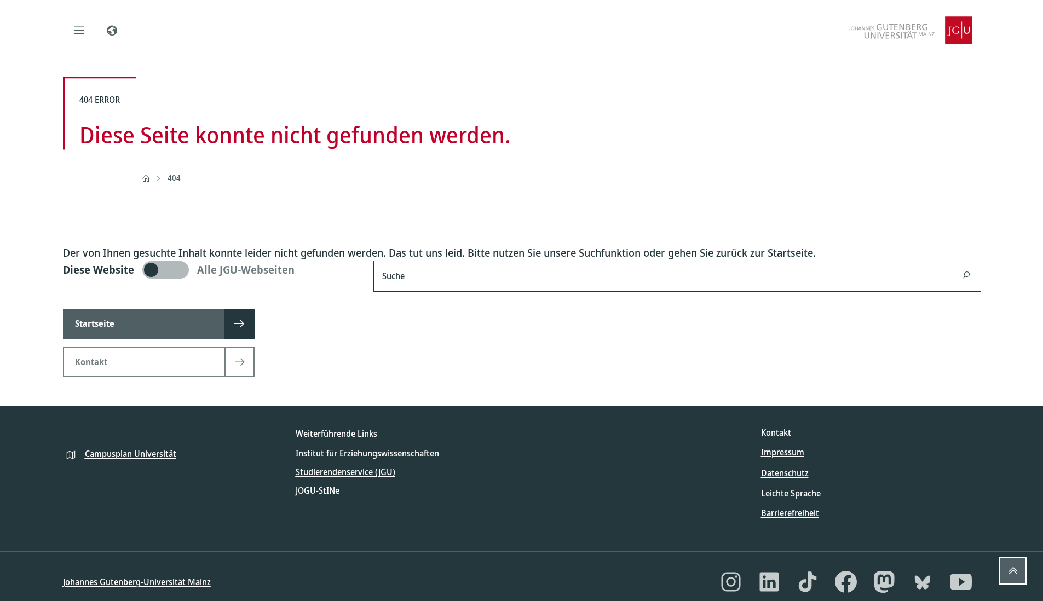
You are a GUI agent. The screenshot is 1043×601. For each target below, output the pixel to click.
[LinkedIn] (769, 582)
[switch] (211, 270)
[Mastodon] (884, 582)
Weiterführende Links (336, 433)
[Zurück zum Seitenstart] (1013, 571)
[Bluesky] (922, 582)
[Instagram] (731, 582)
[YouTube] (961, 582)
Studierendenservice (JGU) (345, 472)
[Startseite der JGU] (910, 30)
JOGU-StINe (317, 490)
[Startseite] (145, 178)
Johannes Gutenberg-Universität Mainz (137, 582)
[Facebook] (846, 582)
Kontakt (776, 432)
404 (174, 177)
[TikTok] (808, 582)
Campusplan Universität (130, 454)
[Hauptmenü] (79, 30)
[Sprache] (112, 30)
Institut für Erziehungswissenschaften (367, 453)
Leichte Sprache (791, 493)
